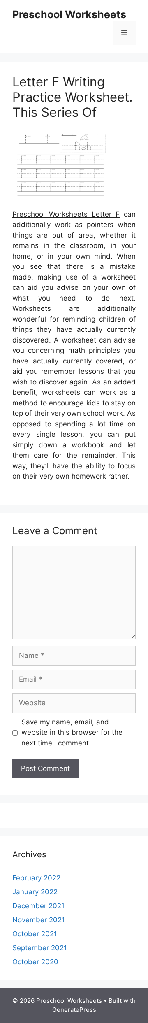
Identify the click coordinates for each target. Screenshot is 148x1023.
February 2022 (36, 878)
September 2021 (39, 948)
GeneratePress (74, 1010)
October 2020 (35, 962)
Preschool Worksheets (69, 14)
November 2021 (38, 920)
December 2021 (38, 906)
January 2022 (35, 892)
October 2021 (34, 934)
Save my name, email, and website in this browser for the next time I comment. (72, 732)
